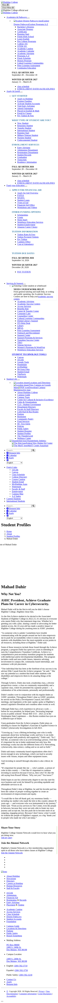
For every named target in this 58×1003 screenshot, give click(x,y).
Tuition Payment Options (28, 237)
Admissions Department (27, 150)
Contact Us (11, 979)
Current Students (13, 499)
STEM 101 (22, 46)
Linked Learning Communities (30, 63)
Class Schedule (18, 474)
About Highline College (27, 392)
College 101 (22, 44)
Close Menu (7, 8)
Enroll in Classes (24, 113)
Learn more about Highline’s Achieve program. (21, 822)
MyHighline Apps (19, 484)
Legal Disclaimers (45, 994)
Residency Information (27, 162)
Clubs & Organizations (27, 402)
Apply (11, 458)
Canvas (20, 357)
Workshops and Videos (27, 207)
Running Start (23, 34)
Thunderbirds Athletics (36, 441)
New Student (22, 123)
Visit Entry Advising (26, 106)
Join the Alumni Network (12, 853)
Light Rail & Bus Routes (27, 412)
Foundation (11, 921)
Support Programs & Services (29, 338)
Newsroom (11, 878)
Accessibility (11, 996)
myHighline (22, 367)
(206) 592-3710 (20, 966)
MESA (20, 328)
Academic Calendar (25, 51)
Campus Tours (23, 397)
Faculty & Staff (18, 489)
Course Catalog (18, 479)
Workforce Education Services (30, 222)
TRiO (19, 342)
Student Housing (24, 431)
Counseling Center (25, 316)
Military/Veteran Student (27, 135)
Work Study (22, 220)
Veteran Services (24, 345)
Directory (10, 881)
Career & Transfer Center (28, 311)
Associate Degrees (25, 29)
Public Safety (23, 429)
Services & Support (15, 283)
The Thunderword (25, 436)
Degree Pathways (13, 917)
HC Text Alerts (23, 424)
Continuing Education (26, 68)
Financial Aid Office (26, 205)
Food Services (23, 421)
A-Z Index (16, 496)
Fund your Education (15, 185)
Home (9, 531)
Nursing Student (24, 138)
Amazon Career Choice (27, 227)
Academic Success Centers (28, 304)
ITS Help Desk (23, 323)
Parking (20, 414)
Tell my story (6, 838)
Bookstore (21, 416)
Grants (20, 217)
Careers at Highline (14, 883)
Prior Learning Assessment (28, 65)
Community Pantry (25, 419)
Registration (11, 900)
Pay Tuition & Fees (25, 116)
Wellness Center (24, 438)
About (9, 534)
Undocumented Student (27, 140)
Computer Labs (23, 313)
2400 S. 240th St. (13, 947)
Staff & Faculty (13, 888)
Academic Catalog (25, 48)
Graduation (22, 157)
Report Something (14, 936)
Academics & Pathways (16, 17)
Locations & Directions (16, 928)
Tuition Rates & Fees (26, 234)
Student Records (24, 155)
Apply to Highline (25, 99)
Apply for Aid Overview (27, 193)
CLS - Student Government (29, 404)
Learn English (23, 39)
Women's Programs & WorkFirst (31, 347)
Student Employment (26, 224)
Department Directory (26, 407)
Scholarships (22, 215)
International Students (15, 501)
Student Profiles (24, 433)
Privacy (42, 991)
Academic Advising (25, 53)
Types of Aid (22, 202)
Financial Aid (12, 897)
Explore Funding (24, 101)
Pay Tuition (22, 239)
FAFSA (20, 195)
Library (20, 325)
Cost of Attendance (25, 244)
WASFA (21, 198)
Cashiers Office (23, 242)
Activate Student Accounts (28, 103)
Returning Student (25, 125)
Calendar (12, 455)
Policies (20, 426)
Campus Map (17, 494)
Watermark (22, 376)
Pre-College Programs (26, 41)
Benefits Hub (23, 309)
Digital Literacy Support (27, 321)
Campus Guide (23, 395)
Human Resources (14, 886)
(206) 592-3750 (21, 970)
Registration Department (27, 152)
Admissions (11, 895)
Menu (4, 5)
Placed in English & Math (28, 111)
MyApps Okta (23, 369)
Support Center (23, 335)
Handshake (22, 364)
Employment (17, 491)
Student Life (12, 379)
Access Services (24, 306)
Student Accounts (13, 919)
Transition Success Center (28, 340)
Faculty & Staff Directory (28, 409)
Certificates (22, 32)
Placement (10, 905)
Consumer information (28, 994)
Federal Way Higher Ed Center (39, 443)
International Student (26, 130)
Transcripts (22, 160)
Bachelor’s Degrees (25, 27)
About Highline (13, 876)
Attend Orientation (25, 108)
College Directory (19, 477)
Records (22, 900)
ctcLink (20, 360)
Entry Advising (23, 147)
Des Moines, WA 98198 (16, 950)
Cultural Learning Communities (30, 318)
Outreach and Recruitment (28, 333)
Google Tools (23, 362)
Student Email (23, 372)
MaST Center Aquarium (38, 445)
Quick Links (11, 467)
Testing (21, 905)
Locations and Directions (39, 383)
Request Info (14, 453)
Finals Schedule (24, 58)
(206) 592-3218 (25, 975)
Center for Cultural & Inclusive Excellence (35, 400)
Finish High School (25, 36)
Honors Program (24, 61)
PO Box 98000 (12, 945)
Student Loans (23, 200)
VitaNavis (21, 374)
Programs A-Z (23, 56)
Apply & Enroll (13, 91)
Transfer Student (24, 128)
